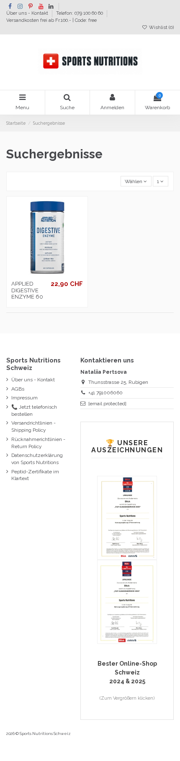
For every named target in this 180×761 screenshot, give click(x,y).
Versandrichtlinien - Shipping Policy (33, 426)
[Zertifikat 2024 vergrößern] (127, 601)
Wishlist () (161, 27)
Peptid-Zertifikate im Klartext (35, 475)
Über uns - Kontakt (27, 13)
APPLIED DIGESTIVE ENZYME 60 (27, 290)
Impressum (24, 398)
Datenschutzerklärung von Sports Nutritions (37, 458)
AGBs (17, 389)
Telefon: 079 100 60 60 (80, 13)
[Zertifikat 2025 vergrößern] (127, 517)
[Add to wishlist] (42, 274)
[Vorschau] (52, 274)
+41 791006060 (105, 393)
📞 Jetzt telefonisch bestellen (34, 410)
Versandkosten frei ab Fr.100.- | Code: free (51, 20)
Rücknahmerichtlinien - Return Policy (38, 442)
